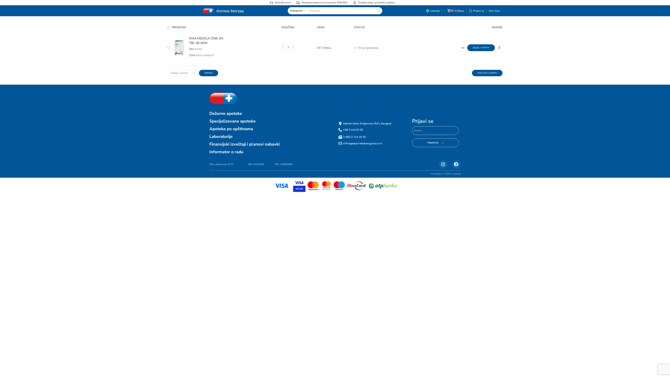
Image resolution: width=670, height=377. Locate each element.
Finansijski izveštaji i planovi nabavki (244, 144)
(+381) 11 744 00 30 (354, 137)
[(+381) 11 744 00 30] (340, 137)
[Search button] (378, 10)
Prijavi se (422, 121)
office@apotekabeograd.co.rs (362, 143)
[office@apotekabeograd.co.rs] (340, 143)
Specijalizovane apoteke (232, 121)
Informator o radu (226, 152)
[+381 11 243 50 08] (340, 130)
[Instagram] (443, 164)
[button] (481, 47)
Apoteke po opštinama (231, 129)
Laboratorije (221, 136)
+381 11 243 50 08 (353, 130)
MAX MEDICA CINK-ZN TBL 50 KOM (206, 40)
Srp (491, 11)
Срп (497, 11)
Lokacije (435, 11)
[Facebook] (456, 164)
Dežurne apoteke (225, 113)
